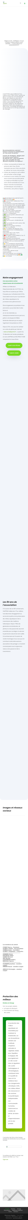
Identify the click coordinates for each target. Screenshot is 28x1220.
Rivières (13, 1209)
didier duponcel (11, 122)
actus (9, 124)
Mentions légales (10, 1215)
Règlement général (17, 1210)
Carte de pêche (14, 345)
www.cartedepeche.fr (10, 332)
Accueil (7, 1209)
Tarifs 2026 (14, 353)
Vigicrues (5, 1159)
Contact (16, 1211)
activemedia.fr (17, 1218)
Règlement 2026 (15, 719)
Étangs (19, 1209)
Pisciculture (7, 1210)
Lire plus (14, 142)
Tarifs (10, 1211)
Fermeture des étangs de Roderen (14, 119)
